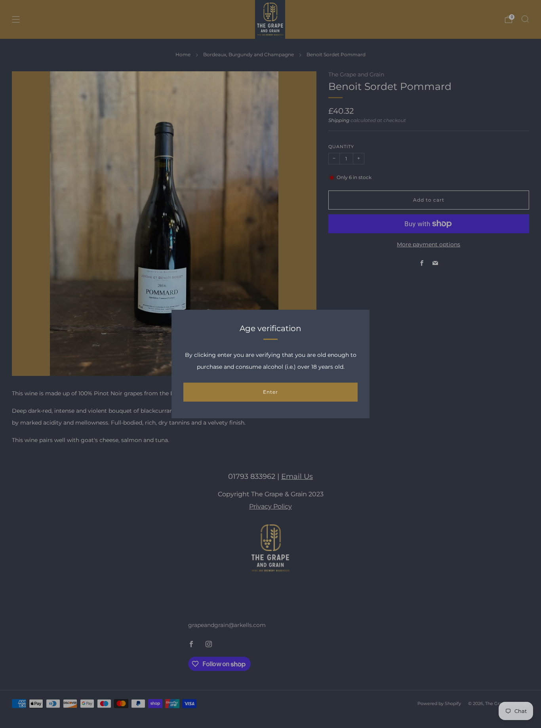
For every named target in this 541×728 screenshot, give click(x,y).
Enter (270, 392)
